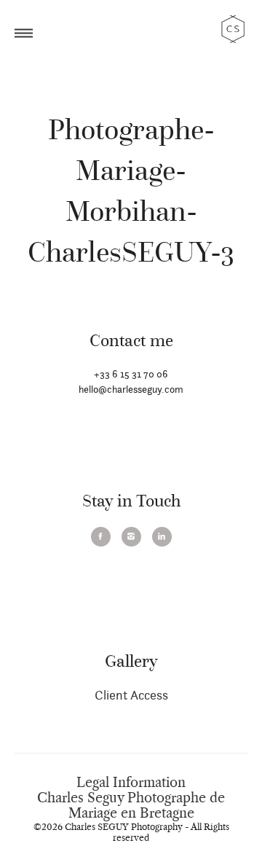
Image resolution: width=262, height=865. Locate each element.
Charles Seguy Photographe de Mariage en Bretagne (131, 805)
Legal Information (131, 783)
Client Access (131, 694)
